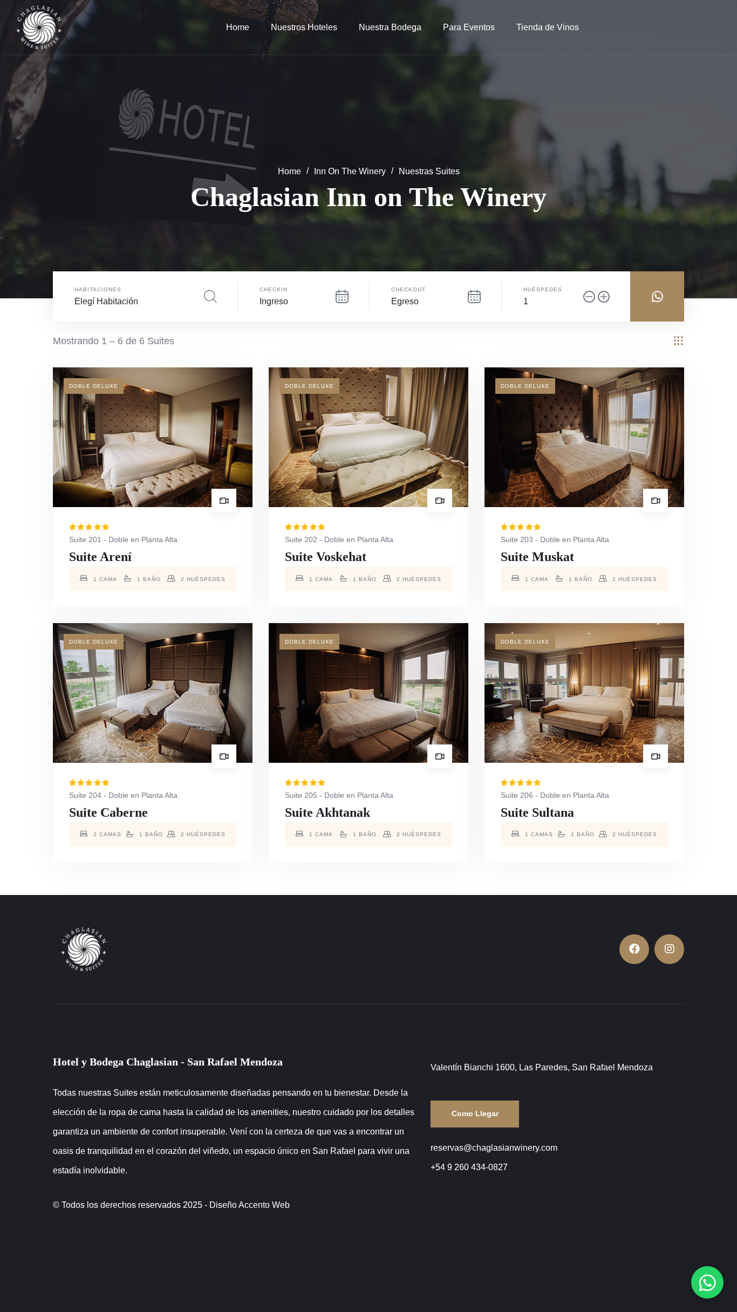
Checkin (274, 289)
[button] (707, 1282)
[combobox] (145, 301)
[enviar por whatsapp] (657, 296)
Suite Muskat (537, 557)
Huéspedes (542, 289)
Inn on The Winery (350, 171)
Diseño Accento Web (249, 1205)
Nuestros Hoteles (304, 27)
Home (237, 27)
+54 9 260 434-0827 (469, 1167)
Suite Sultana (537, 812)
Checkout (408, 289)
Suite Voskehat (325, 557)
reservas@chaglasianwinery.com (494, 1147)
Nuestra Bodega (390, 27)
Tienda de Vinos (547, 27)
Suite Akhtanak (327, 812)
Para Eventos (469, 27)
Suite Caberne (108, 812)
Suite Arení (100, 557)
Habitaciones (97, 289)
